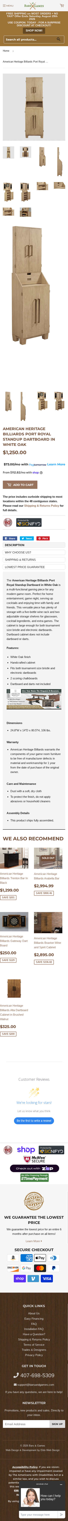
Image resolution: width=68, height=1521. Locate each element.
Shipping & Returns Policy (34, 1339)
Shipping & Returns (20, 559)
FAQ (34, 1323)
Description (14, 545)
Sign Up (57, 1423)
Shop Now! (34, 30)
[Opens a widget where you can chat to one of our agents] (42, 1499)
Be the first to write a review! (34, 1120)
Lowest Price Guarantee (25, 567)
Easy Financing (33, 1318)
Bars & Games (37, 1445)
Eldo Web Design (50, 1450)
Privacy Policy (34, 1355)
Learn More (33, 1241)
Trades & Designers (34, 1349)
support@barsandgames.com (35, 1384)
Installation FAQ (34, 1329)
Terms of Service (33, 1344)
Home (6, 50)
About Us (34, 1313)
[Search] (60, 39)
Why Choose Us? (18, 552)
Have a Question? (34, 1334)
